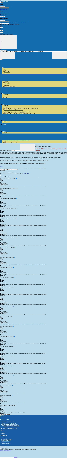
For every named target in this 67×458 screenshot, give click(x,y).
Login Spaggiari (24, 22)
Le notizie (36, 145)
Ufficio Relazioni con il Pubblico (7, 439)
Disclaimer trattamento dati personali (5, 450)
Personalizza (2, 169)
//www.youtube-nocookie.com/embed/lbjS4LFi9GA (8, 247)
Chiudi (1, 30)
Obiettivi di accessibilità (5, 441)
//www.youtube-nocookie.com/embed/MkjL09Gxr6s (8, 198)
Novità (36, 144)
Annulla (2, 50)
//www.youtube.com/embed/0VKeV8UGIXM (7, 257)
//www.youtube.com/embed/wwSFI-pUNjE (6, 375)
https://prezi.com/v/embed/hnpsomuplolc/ (6, 395)
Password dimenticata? (3, 9)
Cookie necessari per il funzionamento (6, 176)
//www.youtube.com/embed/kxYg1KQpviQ (6, 356)
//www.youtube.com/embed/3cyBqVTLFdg (6, 267)
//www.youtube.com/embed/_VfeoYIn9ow (6, 306)
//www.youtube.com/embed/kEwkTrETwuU (6, 346)
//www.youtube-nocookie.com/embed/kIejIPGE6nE (7, 237)
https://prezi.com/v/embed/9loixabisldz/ (6, 385)
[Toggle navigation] (7, 55)
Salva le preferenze (7, 414)
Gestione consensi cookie (5, 442)
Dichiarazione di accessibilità (6, 440)
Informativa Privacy (5, 438)
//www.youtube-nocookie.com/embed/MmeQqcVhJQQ (8, 208)
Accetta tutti (14, 169)
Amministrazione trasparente (6, 443)
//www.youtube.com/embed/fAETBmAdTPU (7, 336)
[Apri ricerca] (59, 55)
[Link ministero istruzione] (4, 1)
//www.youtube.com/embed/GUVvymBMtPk (7, 277)
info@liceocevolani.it (11, 424)
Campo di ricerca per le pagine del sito (5, 150)
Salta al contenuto (2, 0)
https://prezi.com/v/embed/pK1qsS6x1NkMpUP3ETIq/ (8, 405)
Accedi (2, 2)
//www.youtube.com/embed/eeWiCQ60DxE (6, 326)
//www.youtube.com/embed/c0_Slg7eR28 (6, 316)
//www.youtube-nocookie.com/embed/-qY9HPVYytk (8, 178)
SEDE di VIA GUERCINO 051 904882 (9, 422)
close (1, 59)
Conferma (5, 50)
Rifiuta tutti (7, 169)
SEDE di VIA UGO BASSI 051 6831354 (9, 423)
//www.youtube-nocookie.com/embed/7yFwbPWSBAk (8, 188)
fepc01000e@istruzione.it (11, 425)
